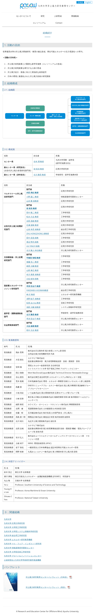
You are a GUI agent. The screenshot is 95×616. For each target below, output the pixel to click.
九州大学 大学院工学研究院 (15, 527)
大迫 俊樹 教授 (32, 326)
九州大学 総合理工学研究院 (15, 535)
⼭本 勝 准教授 (32, 201)
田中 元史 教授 (32, 330)
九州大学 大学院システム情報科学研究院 (21, 531)
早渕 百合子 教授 (33, 318)
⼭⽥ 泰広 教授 (32, 270)
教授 (36, 196)
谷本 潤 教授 (39, 161)
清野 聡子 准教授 (33, 298)
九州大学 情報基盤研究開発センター (19, 548)
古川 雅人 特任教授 (34, 250)
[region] (47, 166)
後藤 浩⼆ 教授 (32, 262)
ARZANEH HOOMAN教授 (37, 290)
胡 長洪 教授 (39, 169)
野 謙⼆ (31, 196)
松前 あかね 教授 (33, 303)
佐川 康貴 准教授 (33, 274)
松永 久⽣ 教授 (32, 216)
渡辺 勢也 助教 (32, 242)
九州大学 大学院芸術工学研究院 (17, 552)
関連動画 (75, 16)
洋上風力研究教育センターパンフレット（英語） (46, 587)
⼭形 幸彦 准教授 (33, 229)
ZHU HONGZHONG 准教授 (37, 233)
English (88, 2)
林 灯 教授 (30, 294)
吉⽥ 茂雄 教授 (32, 221)
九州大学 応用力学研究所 (14, 523)
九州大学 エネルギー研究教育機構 (18, 539)
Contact (58, 23)
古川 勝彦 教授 (40, 174)
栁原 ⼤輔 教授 (32, 266)
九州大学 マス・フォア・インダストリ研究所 (22, 543)
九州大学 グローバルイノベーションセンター (22, 556)
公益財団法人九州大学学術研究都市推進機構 (22, 560)
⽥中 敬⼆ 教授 (32, 212)
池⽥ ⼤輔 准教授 (33, 307)
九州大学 (7, 519)
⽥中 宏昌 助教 (32, 238)
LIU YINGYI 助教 (33, 246)
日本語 (80, 2)
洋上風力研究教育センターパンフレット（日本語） (47, 577)
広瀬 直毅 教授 (32, 225)
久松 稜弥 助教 (32, 278)
